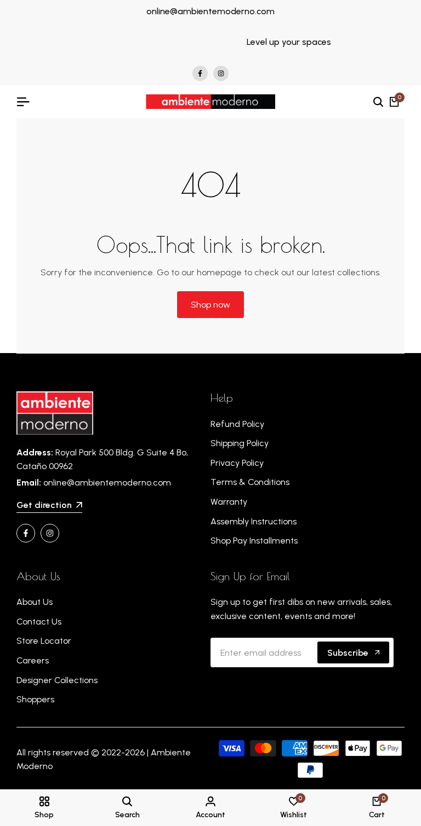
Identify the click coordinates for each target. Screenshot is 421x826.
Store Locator (43, 641)
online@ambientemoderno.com (210, 11)
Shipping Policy (239, 443)
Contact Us (38, 621)
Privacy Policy (237, 463)
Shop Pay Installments (254, 540)
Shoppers (35, 699)
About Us (34, 602)
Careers (32, 660)
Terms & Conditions (249, 482)
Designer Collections (57, 680)
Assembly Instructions (253, 521)
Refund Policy (237, 424)
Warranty (228, 501)
